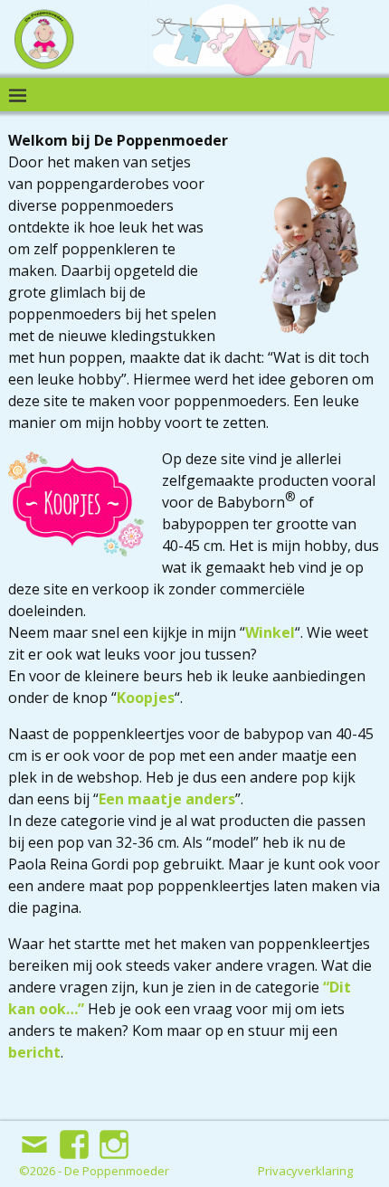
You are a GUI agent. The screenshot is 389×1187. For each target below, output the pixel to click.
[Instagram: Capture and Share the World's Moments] (116, 1137)
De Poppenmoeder (116, 1171)
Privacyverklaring (305, 1171)
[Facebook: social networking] (76, 1137)
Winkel (270, 632)
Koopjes (146, 697)
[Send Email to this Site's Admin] (36, 1137)
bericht (34, 1052)
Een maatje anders (167, 799)
